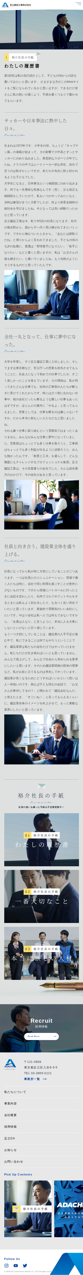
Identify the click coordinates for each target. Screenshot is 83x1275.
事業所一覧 (35, 1079)
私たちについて (15, 1091)
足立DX (9, 1138)
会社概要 (10, 1115)
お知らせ (10, 1150)
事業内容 (10, 1103)
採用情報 (10, 1126)
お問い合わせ (13, 1161)
